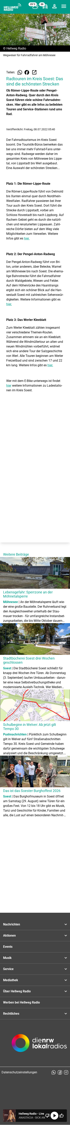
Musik (7, 958)
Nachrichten (11, 924)
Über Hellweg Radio (17, 991)
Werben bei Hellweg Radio (21, 1002)
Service (8, 969)
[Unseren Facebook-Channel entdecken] (60, 1072)
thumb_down (47, 1115)
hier (8, 385)
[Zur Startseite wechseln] (12, 7)
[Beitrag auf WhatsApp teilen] (20, 72)
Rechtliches (11, 1013)
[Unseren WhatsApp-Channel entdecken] (53, 1072)
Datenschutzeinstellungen (19, 1072)
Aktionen (9, 935)
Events (7, 947)
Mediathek (10, 980)
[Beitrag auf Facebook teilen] (26, 72)
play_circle (54, 1115)
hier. (27, 238)
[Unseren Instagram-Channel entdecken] (66, 1072)
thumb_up (61, 1115)
